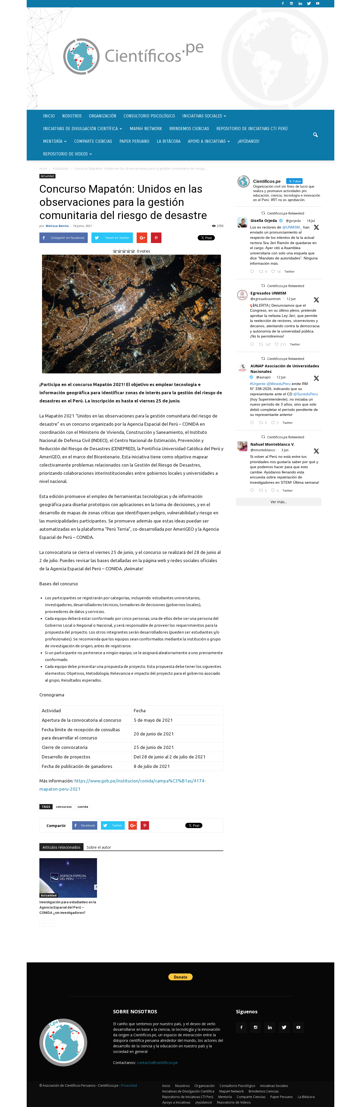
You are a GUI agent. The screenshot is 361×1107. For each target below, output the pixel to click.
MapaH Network (146, 128)
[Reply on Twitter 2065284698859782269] (253, 423)
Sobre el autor (99, 847)
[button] (315, 135)
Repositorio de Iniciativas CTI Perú (252, 128)
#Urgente (258, 384)
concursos (64, 807)
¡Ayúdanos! (249, 141)
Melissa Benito (57, 226)
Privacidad (129, 1085)
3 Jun (285, 450)
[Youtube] (318, 3)
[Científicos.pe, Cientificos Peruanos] (180, 58)
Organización (102, 115)
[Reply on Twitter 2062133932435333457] (253, 490)
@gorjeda (293, 220)
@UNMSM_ (292, 227)
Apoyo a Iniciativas (207, 141)
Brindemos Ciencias (189, 128)
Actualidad (47, 176)
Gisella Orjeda (264, 220)
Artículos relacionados (61, 847)
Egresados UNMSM (268, 293)
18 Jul (311, 220)
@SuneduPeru (305, 394)
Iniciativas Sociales (202, 115)
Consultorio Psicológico (149, 115)
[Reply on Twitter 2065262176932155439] (253, 344)
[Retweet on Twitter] (263, 213)
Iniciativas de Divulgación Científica (80, 128)
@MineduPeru (279, 384)
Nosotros (72, 115)
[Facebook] (283, 3)
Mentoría (52, 141)
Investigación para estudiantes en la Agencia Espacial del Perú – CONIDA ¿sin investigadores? (67, 907)
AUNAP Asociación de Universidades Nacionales (285, 368)
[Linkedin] (300, 3)
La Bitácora (169, 141)
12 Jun (291, 299)
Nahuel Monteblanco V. (273, 444)
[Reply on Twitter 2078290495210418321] (253, 271)
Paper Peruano (134, 141)
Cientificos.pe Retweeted (285, 213)
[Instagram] (291, 3)
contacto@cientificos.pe (157, 1062)
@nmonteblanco (263, 450)
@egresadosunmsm (266, 299)
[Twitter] (309, 3)
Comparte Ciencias (93, 141)
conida (82, 807)
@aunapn (263, 377)
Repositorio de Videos (65, 153)
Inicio (49, 115)
